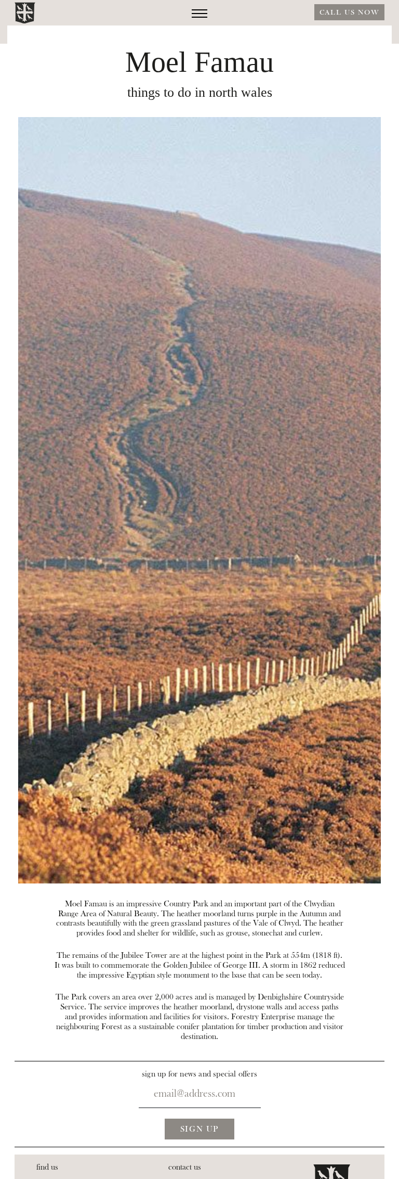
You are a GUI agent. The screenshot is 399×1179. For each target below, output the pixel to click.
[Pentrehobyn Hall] (25, 13)
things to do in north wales (199, 92)
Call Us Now (349, 12)
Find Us (47, 1167)
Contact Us (184, 1167)
